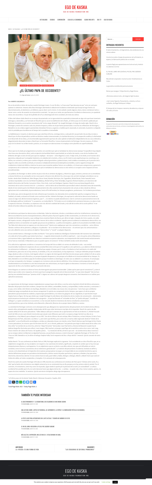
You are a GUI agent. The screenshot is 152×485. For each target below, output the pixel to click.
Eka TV (99, 20)
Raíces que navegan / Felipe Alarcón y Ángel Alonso (122, 91)
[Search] (140, 20)
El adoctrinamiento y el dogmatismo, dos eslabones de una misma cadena (43, 402)
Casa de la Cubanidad (75, 20)
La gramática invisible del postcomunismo (119, 86)
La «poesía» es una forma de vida (27, 448)
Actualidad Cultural (34, 85)
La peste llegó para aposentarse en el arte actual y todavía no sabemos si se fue (45, 418)
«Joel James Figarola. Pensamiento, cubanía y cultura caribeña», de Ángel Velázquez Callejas (123, 102)
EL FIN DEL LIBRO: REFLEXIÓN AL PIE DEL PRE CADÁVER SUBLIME (37, 426)
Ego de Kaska (76, 7)
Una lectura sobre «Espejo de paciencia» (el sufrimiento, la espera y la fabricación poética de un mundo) (52, 410)
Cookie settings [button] (106, 482)
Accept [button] (115, 482)
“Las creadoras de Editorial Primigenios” (79, 448)
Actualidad (43, 20)
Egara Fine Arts (89, 20)
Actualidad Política (47, 85)
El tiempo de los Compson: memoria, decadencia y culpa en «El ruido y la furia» (124, 109)
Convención (61, 20)
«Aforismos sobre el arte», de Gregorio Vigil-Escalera (122, 96)
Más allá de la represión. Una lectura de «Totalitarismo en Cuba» (41, 435)
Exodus (52, 20)
